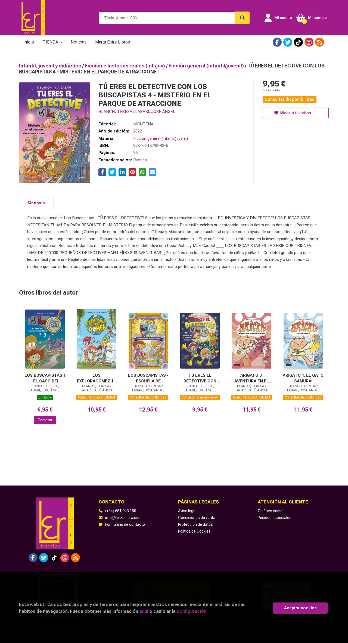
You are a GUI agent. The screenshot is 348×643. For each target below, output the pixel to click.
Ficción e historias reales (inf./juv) (125, 66)
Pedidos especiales (274, 517)
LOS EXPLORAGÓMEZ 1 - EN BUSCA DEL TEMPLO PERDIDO (96, 378)
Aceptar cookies (300, 607)
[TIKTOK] (298, 42)
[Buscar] (242, 18)
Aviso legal (187, 511)
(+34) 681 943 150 (120, 511)
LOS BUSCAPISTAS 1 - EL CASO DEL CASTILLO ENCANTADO (45, 378)
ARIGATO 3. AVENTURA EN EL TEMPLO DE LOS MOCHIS (251, 378)
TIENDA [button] (51, 42)
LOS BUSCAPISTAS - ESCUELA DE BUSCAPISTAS (148, 378)
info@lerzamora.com (123, 517)
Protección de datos (195, 524)
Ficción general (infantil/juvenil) (207, 66)
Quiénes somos (271, 511)
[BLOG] (319, 42)
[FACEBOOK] (277, 42)
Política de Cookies (194, 531)
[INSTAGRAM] (308, 42)
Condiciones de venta (196, 517)
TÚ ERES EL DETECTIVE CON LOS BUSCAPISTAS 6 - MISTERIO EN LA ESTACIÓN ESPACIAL (199, 378)
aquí (143, 611)
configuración (191, 611)
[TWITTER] (287, 42)
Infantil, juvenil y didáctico (50, 66)
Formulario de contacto (125, 524)
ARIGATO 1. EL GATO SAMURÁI (303, 378)
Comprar (45, 420)
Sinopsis (36, 202)
